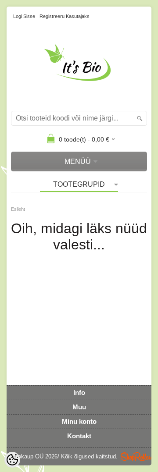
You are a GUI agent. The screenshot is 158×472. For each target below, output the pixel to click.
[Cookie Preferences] (12, 460)
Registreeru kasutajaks (65, 16)
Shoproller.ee (136, 456)
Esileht (18, 209)
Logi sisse (24, 16)
